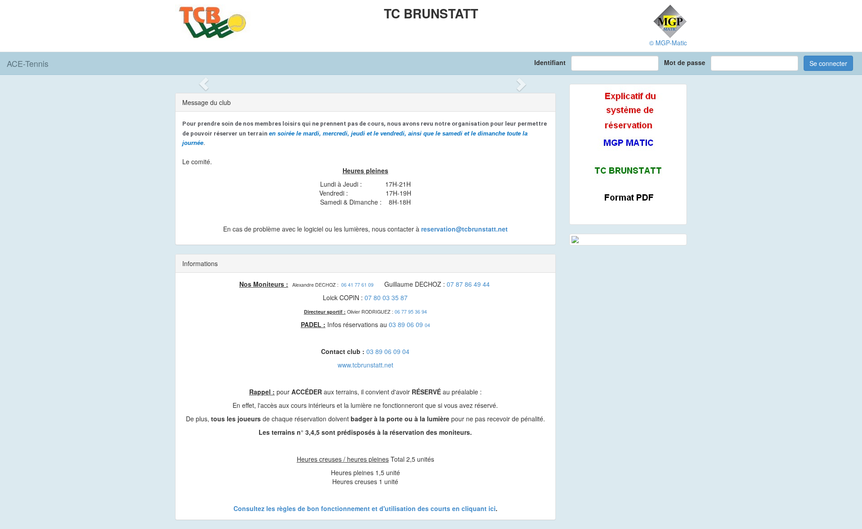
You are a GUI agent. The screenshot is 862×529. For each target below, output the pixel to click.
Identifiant (551, 62)
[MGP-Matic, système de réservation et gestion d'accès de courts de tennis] (670, 20)
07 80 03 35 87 (386, 297)
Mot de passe (686, 62)
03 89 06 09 (407, 324)
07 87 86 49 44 (468, 284)
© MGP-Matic (668, 42)
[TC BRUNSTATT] (213, 21)
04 (427, 325)
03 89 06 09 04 (387, 351)
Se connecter (828, 63)
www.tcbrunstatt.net (365, 364)
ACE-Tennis (27, 63)
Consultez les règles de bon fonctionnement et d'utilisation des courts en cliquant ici (364, 508)
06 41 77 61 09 (357, 284)
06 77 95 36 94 (411, 311)
